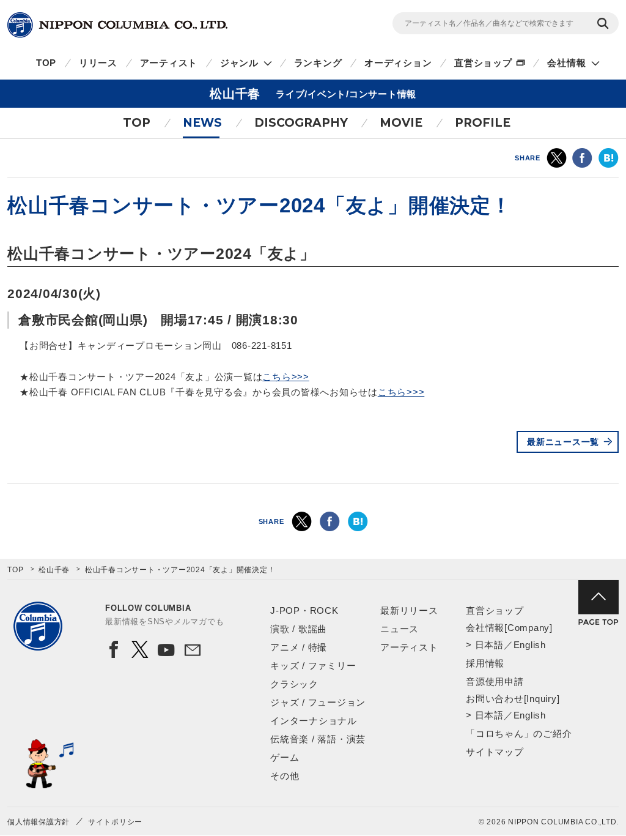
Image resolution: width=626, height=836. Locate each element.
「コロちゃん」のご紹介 (519, 733)
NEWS (202, 123)
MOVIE (401, 123)
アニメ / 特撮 (298, 647)
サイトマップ (495, 752)
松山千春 (54, 569)
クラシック (294, 684)
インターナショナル (313, 720)
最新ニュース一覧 (563, 442)
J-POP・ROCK (304, 610)
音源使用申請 (495, 681)
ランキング (318, 63)
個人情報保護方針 (38, 822)
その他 (284, 776)
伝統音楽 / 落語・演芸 (318, 739)
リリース (98, 63)
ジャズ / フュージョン (318, 702)
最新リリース (409, 610)
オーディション (398, 63)
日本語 (489, 645)
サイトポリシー (115, 822)
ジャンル (239, 63)
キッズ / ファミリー (313, 665)
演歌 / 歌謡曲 (298, 629)
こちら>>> (285, 376)
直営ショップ (483, 63)
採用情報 (485, 663)
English (530, 645)
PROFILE (482, 123)
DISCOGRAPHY (301, 123)
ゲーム (284, 757)
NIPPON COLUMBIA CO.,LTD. (117, 25)
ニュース (399, 629)
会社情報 (566, 63)
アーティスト (169, 63)
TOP (46, 63)
